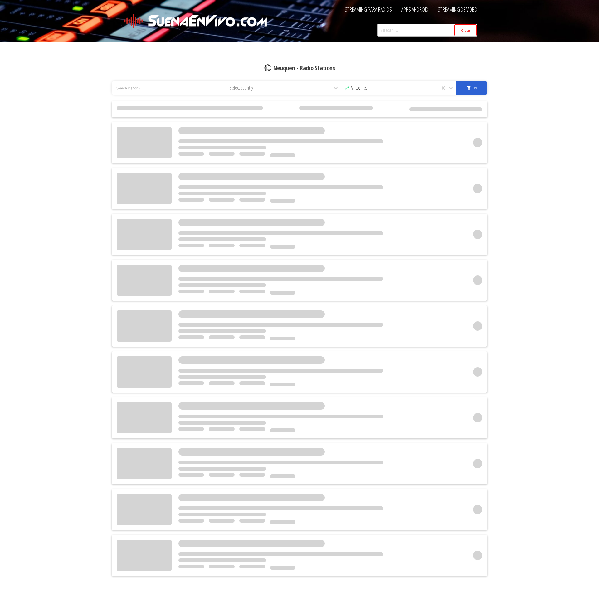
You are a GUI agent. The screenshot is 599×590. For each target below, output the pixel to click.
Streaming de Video (457, 9)
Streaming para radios (368, 9)
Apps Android (414, 9)
